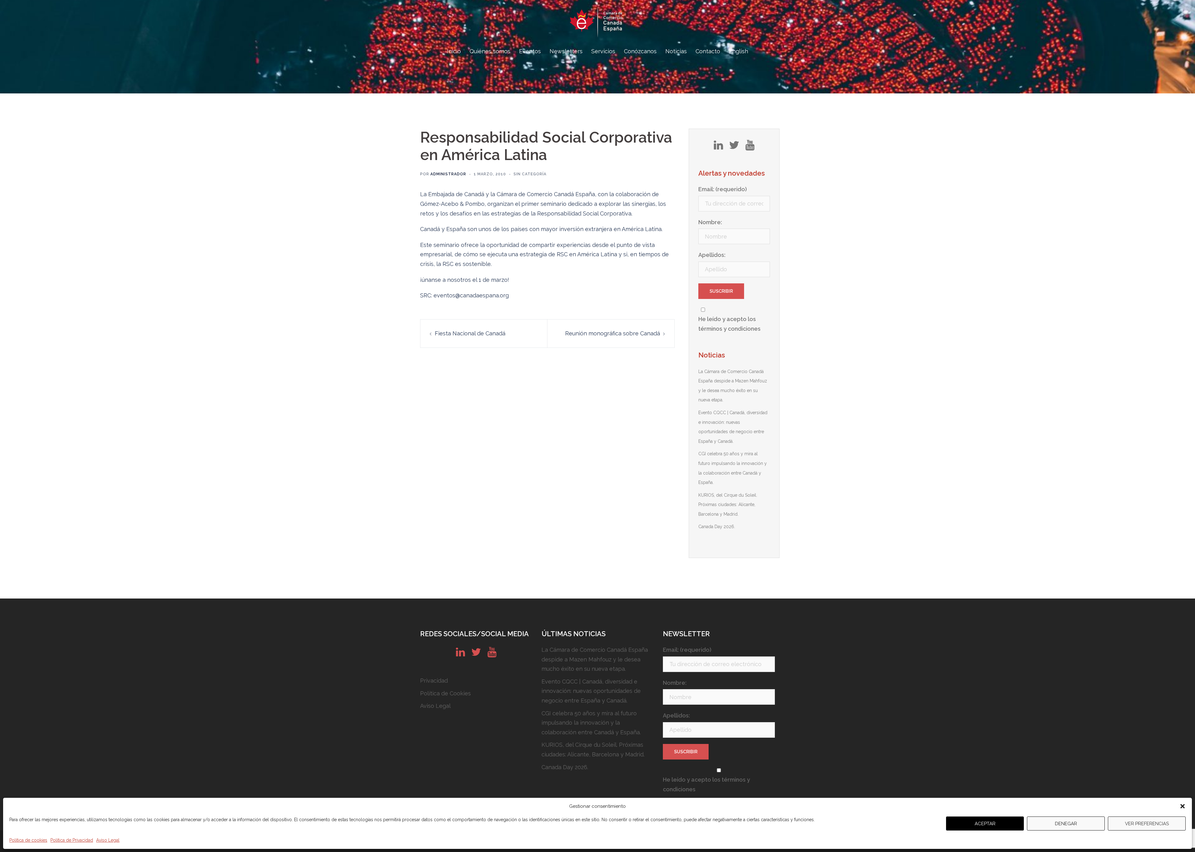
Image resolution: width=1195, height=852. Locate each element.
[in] (718, 147)
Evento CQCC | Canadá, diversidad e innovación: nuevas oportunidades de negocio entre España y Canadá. (591, 691)
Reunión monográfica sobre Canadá (612, 333)
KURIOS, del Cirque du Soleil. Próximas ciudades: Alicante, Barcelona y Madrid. (727, 505)
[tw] (734, 147)
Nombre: (710, 222)
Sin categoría (529, 174)
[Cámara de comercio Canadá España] (597, 23)
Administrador (448, 174)
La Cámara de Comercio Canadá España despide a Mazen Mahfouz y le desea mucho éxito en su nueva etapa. (594, 659)
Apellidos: (711, 255)
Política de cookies (28, 840)
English (738, 51)
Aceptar (985, 823)
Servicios (603, 51)
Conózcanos (640, 51)
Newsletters (566, 51)
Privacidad (434, 680)
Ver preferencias (1147, 823)
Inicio (454, 51)
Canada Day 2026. (716, 526)
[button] (1182, 806)
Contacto (708, 51)
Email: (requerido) (722, 189)
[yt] (749, 147)
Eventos (530, 51)
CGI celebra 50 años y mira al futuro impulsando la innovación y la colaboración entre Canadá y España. (591, 723)
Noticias (676, 51)
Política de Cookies (445, 693)
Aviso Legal (108, 840)
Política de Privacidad (71, 840)
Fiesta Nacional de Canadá (470, 333)
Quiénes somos (490, 51)
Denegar (1066, 823)
